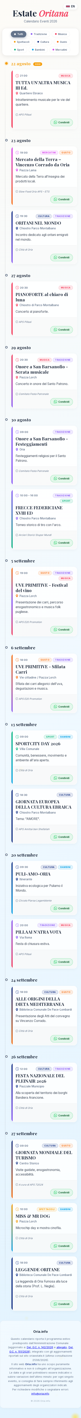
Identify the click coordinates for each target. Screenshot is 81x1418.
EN (73, 6)
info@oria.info (40, 1393)
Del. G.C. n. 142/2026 (40, 1347)
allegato (61, 1347)
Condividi (63, 122)
